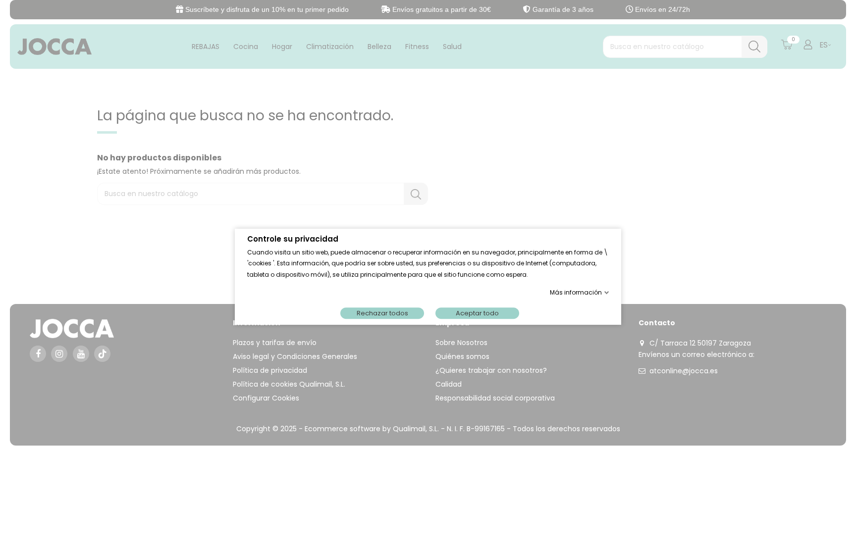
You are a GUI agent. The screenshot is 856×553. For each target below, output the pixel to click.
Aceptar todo (477, 312)
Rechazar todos (382, 312)
